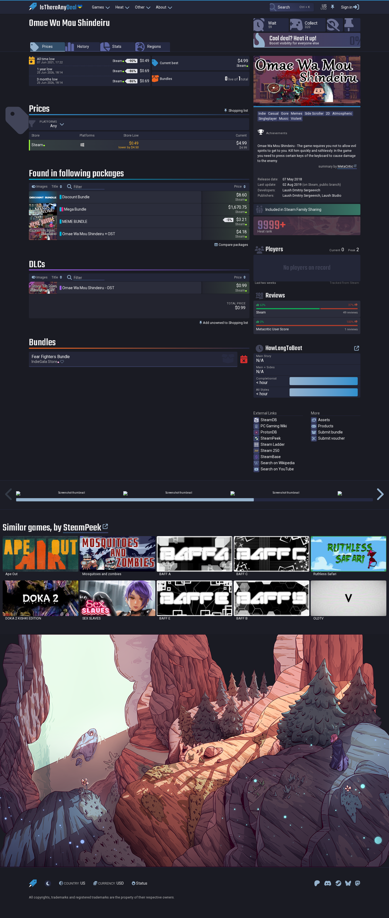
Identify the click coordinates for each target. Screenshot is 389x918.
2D (328, 113)
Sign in (346, 7)
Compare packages (233, 245)
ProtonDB (269, 432)
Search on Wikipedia (278, 463)
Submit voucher (331, 438)
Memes (296, 113)
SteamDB (269, 420)
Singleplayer (268, 119)
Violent (296, 119)
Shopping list (238, 111)
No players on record (306, 268)
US (74, 883)
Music (283, 119)
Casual (273, 113)
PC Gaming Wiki (274, 426)
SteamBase (271, 457)
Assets (324, 420)
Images (42, 186)
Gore (284, 113)
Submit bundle (330, 432)
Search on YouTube (277, 469)
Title (55, 186)
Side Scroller (314, 113)
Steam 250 (270, 450)
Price (238, 186)
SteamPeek (271, 438)
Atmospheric (342, 113)
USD (111, 883)
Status (141, 883)
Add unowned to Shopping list (225, 323)
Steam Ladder (273, 444)
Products (325, 426)
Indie (262, 113)
